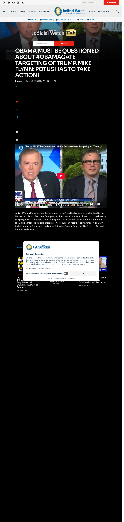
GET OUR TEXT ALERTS (65, 20)
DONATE (33, 20)
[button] (4, 11)
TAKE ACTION (47, 20)
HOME (92, 20)
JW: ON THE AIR (49, 81)
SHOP (81, 20)
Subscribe (111, 2)
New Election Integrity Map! (60, 3)
